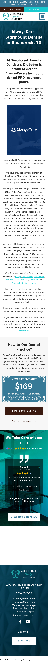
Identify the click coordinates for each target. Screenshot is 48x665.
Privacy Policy (36, 659)
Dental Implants (21, 279)
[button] (42, 16)
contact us (24, 330)
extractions (39, 276)
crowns (9, 279)
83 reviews (29, 501)
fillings (18, 276)
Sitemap (3, 661)
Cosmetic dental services (24, 282)
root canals (27, 276)
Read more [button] (24, 490)
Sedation (33, 279)
